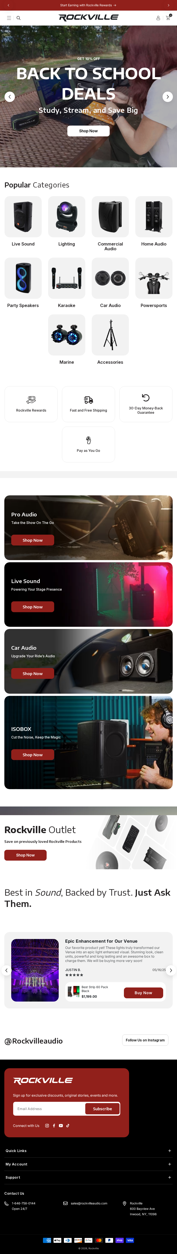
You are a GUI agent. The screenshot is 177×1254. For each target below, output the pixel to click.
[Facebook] (54, 1125)
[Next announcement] (168, 5)
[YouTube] (60, 1125)
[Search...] (18, 18)
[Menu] (11, 18)
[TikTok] (67, 1125)
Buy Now (143, 993)
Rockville (93, 1248)
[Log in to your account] (159, 18)
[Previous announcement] (8, 5)
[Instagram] (47, 1125)
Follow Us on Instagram (145, 1040)
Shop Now (88, 131)
